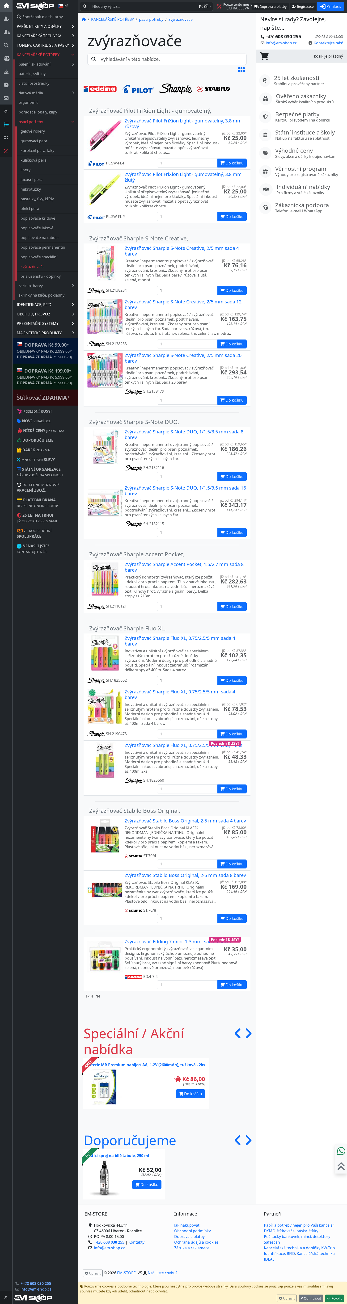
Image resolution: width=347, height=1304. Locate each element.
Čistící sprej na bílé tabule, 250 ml (117, 1155)
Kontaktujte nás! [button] (328, 43)
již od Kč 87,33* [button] (234, 650)
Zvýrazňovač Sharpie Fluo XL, (127, 628)
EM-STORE (126, 1272)
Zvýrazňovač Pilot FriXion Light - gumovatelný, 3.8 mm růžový (183, 123)
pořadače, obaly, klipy (38, 112)
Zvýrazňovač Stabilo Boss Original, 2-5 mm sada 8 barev (185, 875)
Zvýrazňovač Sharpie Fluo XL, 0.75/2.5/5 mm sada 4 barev (180, 641)
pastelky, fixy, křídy (37, 198)
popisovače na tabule (40, 237)
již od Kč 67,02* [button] (234, 704)
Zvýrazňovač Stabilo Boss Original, (134, 810)
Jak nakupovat (186, 1225)
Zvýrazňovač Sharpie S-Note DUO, (134, 422)
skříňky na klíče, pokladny (41, 295)
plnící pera (30, 208)
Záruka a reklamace (191, 1247)
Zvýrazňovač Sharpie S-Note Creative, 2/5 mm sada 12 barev (183, 304)
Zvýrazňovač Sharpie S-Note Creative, (138, 238)
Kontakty (136, 1242)
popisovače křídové (38, 218)
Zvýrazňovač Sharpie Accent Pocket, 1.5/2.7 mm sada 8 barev (184, 567)
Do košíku (192, 1093)
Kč (203, 6)
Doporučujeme (130, 1140)
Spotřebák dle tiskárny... (43, 16)
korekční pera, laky (37, 150)
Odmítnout (312, 1298)
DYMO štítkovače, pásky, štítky (291, 1230)
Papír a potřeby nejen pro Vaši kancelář (299, 1225)
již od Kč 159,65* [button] (233, 444)
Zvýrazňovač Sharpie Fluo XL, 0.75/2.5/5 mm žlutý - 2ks (183, 745)
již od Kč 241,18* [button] (233, 576)
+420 (36, 1283)
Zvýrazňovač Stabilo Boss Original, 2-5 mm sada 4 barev (185, 821)
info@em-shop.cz (36, 1289)
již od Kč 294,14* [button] (233, 500)
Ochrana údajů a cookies (196, 1242)
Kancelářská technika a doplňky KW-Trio (299, 1247)
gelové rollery (33, 131)
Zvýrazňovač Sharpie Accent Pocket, (137, 554)
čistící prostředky (34, 83)
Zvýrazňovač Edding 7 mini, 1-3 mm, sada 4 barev (178, 941)
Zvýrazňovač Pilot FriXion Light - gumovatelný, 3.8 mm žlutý (183, 177)
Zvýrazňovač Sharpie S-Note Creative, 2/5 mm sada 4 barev (182, 251)
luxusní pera (31, 179)
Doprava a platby (189, 1236)
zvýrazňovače (33, 266)
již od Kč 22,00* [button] (234, 133)
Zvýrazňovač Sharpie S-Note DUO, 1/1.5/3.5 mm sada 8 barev (184, 434)
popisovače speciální (39, 257)
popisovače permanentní (43, 247)
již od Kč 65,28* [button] (234, 260)
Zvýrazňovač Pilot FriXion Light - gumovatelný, (150, 110)
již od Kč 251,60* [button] (233, 367)
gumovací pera (34, 140)
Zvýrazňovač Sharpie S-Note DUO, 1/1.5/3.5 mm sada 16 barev (185, 491)
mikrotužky (31, 189)
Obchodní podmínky (192, 1230)
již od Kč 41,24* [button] (234, 752)
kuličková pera (34, 160)
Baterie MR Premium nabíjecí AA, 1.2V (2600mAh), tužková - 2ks (145, 1064)
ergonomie (28, 102)
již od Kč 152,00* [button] (233, 882)
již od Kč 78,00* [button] (234, 827)
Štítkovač (43, 397)
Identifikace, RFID (279, 1253)
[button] (241, 69)
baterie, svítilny (32, 73)
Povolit (336, 1298)
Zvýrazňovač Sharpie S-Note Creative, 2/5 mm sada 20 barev (183, 358)
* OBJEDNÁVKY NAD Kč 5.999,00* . (44, 377)
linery (25, 169)
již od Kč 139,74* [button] (233, 314)
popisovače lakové (37, 228)
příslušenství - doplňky (41, 276)
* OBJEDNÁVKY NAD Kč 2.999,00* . (44, 351)
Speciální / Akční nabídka (134, 1041)
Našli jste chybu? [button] (162, 1272)
